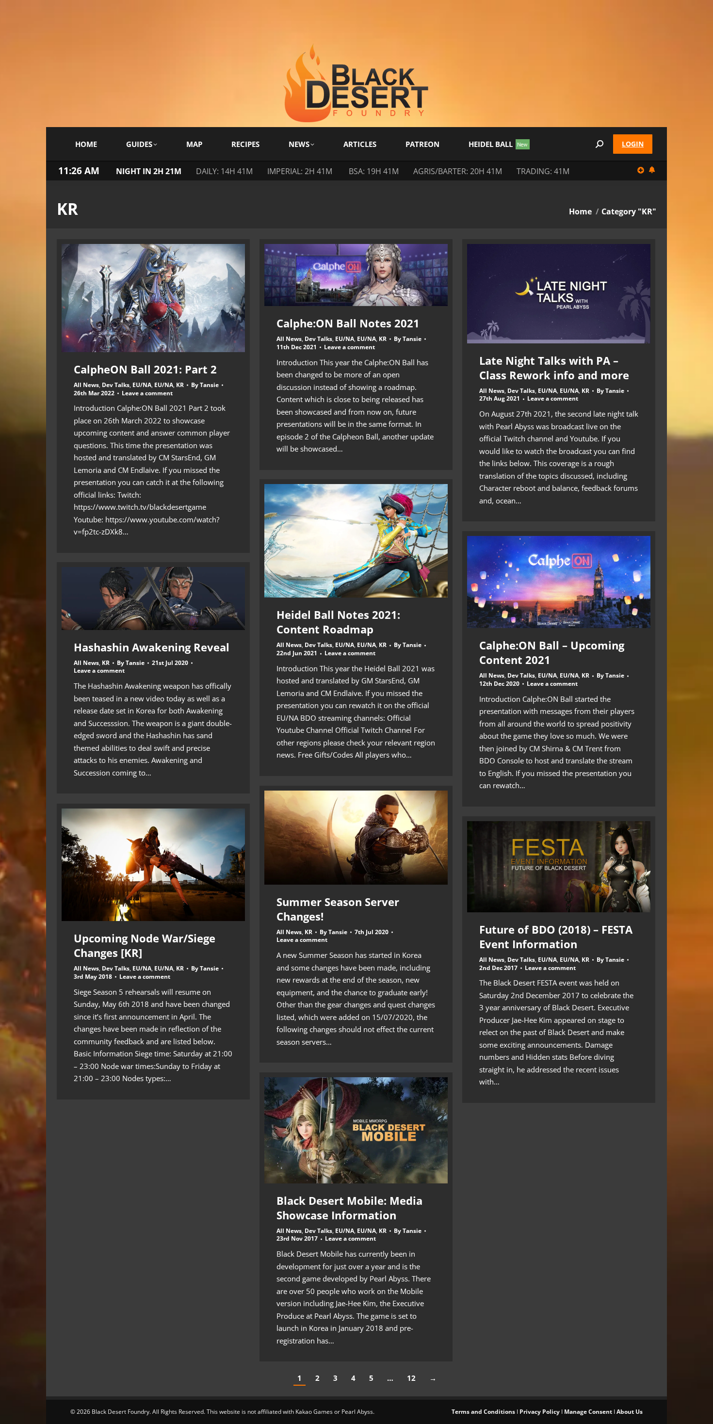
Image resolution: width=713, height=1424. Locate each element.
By (205, 385)
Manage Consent (588, 1412)
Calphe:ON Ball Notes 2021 (348, 323)
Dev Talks (116, 385)
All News (86, 385)
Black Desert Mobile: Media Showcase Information (349, 1207)
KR (180, 385)
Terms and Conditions (483, 1412)
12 (411, 1378)
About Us (629, 1412)
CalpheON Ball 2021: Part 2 (145, 369)
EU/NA (141, 385)
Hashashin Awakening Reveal (151, 647)
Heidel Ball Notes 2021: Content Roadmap (338, 621)
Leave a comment (147, 393)
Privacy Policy (539, 1412)
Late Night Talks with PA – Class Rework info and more (554, 367)
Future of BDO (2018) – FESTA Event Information (555, 936)
